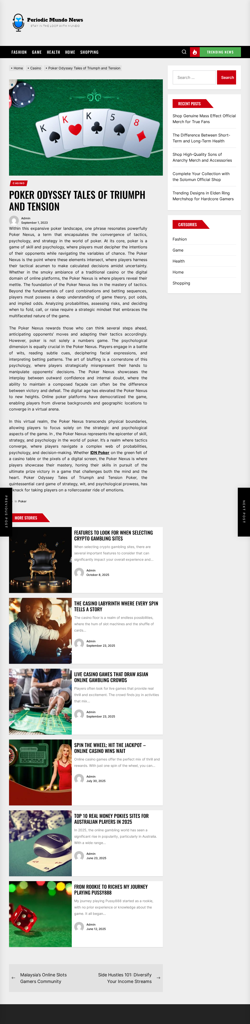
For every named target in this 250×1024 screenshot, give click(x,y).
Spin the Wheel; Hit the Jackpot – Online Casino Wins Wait (110, 747)
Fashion (19, 52)
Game (37, 52)
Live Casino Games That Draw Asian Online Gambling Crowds (111, 677)
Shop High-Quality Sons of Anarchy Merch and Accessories (202, 157)
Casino (19, 183)
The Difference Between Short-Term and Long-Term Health (201, 138)
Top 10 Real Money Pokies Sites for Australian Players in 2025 (111, 818)
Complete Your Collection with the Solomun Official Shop (201, 176)
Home (70, 52)
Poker (22, 501)
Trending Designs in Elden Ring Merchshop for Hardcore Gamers (203, 195)
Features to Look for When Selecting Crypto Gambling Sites (113, 535)
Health (53, 52)
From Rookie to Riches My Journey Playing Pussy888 (111, 889)
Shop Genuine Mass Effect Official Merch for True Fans (204, 118)
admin (25, 218)
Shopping (89, 52)
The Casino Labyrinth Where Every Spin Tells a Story (116, 606)
